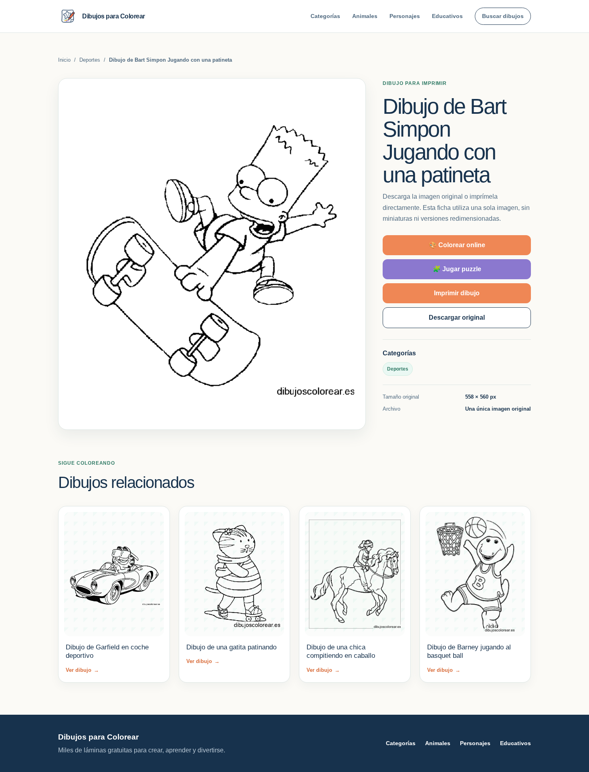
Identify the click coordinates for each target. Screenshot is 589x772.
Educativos (447, 16)
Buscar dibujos (503, 16)
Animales (364, 16)
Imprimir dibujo (457, 293)
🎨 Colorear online (457, 245)
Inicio (64, 60)
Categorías (325, 16)
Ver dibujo (82, 670)
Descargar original (457, 317)
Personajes (404, 16)
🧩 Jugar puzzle (457, 269)
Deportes (89, 60)
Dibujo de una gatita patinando (231, 647)
